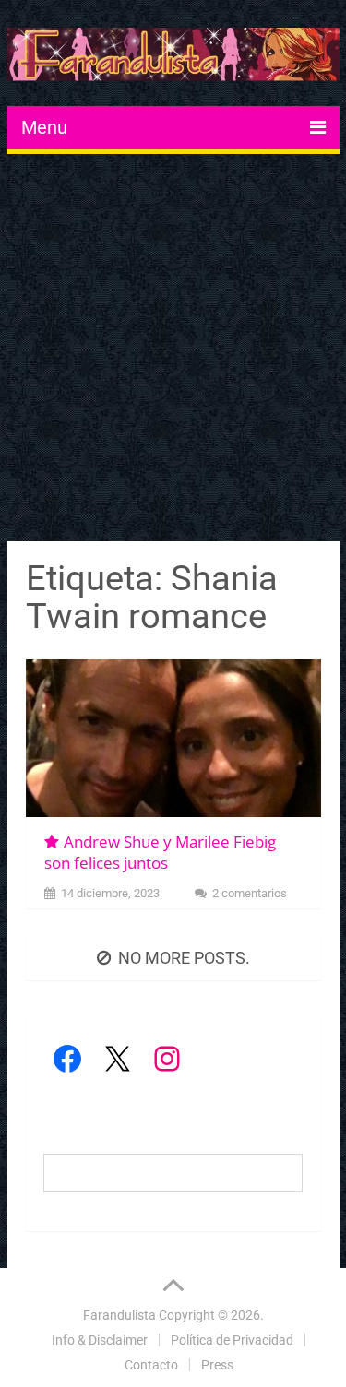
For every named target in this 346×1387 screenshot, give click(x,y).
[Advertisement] (173, 350)
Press (217, 1364)
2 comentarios (249, 893)
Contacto (151, 1364)
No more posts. (184, 957)
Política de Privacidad (232, 1340)
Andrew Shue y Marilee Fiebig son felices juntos (160, 852)
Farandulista (119, 1315)
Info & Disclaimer (100, 1340)
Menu (44, 127)
